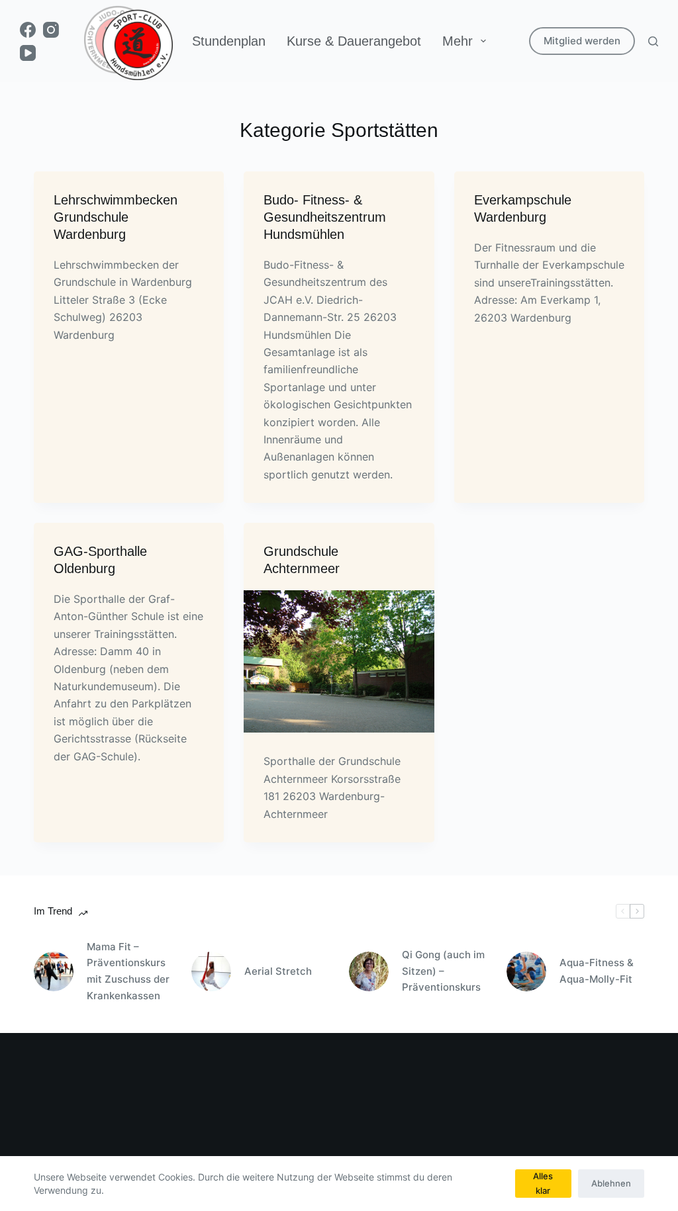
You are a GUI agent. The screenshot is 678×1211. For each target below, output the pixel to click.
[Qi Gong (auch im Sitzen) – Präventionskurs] (369, 971)
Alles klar (543, 1183)
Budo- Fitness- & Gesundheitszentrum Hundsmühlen (325, 217)
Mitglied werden (582, 40)
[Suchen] (653, 41)
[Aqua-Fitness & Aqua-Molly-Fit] (526, 971)
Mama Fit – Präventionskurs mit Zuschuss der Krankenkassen (128, 971)
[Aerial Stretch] (211, 971)
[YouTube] (28, 53)
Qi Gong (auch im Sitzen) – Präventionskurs (443, 971)
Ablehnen (611, 1183)
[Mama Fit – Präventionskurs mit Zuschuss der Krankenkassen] (53, 971)
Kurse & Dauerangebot (354, 41)
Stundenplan (229, 41)
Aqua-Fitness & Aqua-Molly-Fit (596, 970)
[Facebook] (28, 30)
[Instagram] (51, 30)
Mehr (457, 41)
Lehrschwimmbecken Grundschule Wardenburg (115, 217)
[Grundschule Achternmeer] (339, 661)
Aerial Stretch (278, 971)
